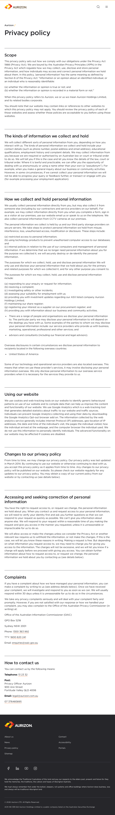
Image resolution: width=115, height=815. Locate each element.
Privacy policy (11, 748)
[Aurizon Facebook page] (8, 768)
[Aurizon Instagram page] (35, 768)
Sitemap (8, 753)
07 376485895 (13, 701)
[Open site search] (98, 7)
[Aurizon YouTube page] (26, 768)
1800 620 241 (18, 637)
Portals (62, 748)
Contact (62, 737)
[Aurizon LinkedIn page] (17, 768)
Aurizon (9, 25)
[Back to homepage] (18, 725)
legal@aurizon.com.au (25, 695)
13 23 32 (22, 674)
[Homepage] (15, 7)
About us (8, 737)
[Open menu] (107, 7)
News (7, 742)
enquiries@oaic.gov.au (25, 642)
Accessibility (65, 742)
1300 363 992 (21, 631)
